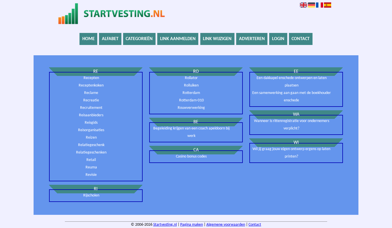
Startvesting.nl (165, 225)
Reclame (91, 93)
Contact (301, 39)
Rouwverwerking (191, 108)
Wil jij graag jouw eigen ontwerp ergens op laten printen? (291, 153)
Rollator (191, 78)
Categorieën (139, 39)
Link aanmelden (178, 39)
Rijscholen (91, 195)
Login (278, 39)
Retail (91, 160)
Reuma (91, 167)
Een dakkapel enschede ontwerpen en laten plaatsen (292, 82)
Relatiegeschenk (91, 145)
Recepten (91, 78)
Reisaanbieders (91, 115)
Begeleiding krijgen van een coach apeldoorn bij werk (191, 132)
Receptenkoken (91, 85)
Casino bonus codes (191, 156)
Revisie (91, 175)
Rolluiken (191, 85)
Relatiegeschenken (91, 152)
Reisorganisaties (91, 130)
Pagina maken (191, 225)
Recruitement (91, 108)
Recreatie (91, 100)
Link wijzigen (217, 39)
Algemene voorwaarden (225, 225)
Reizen (91, 137)
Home (88, 39)
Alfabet (110, 39)
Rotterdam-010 (191, 100)
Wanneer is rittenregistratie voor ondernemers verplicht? (291, 125)
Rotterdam (191, 93)
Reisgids (91, 123)
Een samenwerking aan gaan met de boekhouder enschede (291, 97)
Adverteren (252, 39)
